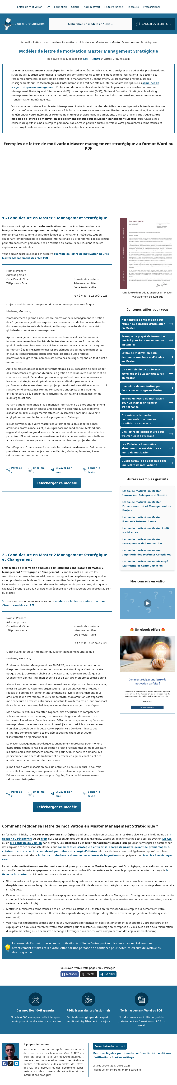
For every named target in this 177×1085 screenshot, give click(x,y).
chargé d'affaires (85, 851)
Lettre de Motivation (29, 6)
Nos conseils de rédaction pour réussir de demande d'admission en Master (143, 324)
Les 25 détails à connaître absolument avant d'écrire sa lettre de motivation (141, 448)
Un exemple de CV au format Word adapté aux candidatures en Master (143, 373)
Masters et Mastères (94, 42)
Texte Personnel (114, 6)
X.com (91, 974)
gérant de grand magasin (151, 847)
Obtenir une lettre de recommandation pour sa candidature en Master (139, 419)
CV (48, 6)
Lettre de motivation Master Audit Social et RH (145, 530)
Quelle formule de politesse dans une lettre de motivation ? (144, 463)
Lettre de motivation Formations (55, 42)
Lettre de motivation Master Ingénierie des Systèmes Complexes (146, 552)
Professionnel (151, 6)
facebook (71, 974)
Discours (133, 6)
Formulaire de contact (110, 1046)
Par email (109, 974)
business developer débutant (53, 851)
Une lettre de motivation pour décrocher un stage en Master (142, 388)
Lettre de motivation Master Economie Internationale (141, 519)
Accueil (25, 42)
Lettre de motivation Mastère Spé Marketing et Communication (145, 563)
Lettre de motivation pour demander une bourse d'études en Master (143, 357)
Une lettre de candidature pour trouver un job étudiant (143, 434)
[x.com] (10, 1063)
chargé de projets (121, 847)
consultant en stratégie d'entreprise (83, 847)
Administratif (92, 6)
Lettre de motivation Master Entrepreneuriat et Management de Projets (146, 506)
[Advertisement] (88, 183)
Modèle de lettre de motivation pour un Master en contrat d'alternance (143, 402)
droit (43, 838)
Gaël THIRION (91, 58)
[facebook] (5, 1063)
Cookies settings (123, 1057)
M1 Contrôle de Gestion (26, 842)
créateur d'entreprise (16, 851)
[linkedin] (16, 1063)
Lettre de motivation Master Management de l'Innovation (142, 541)
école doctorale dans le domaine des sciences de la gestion (78, 855)
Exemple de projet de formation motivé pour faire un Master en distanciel (143, 340)
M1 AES (167, 838)
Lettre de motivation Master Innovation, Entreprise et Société (144, 493)
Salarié (75, 6)
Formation (60, 6)
